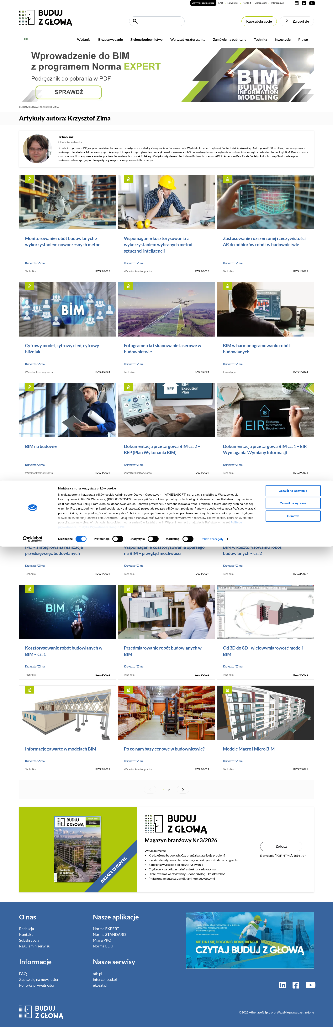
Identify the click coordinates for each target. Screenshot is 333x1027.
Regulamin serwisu (34, 946)
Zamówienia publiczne (229, 39)
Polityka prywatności (36, 985)
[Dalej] (183, 790)
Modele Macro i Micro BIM (249, 748)
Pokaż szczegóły (212, 539)
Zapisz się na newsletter (39, 979)
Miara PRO (102, 940)
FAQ (220, 2)
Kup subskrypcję (259, 21)
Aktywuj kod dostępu (203, 2)
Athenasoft (261, 2)
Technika (260, 39)
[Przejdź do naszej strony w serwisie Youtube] (311, 3)
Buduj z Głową (28, 106)
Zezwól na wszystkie (293, 490)
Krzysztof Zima (35, 263)
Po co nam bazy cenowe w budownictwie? (164, 748)
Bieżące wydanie (110, 39)
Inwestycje (283, 39)
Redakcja (26, 928)
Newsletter (232, 2)
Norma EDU (103, 946)
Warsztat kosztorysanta (187, 39)
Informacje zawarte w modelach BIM (60, 748)
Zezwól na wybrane (293, 503)
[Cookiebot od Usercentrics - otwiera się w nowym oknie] (33, 539)
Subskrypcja (29, 940)
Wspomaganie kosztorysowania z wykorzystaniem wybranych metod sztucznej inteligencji (158, 244)
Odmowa (293, 515)
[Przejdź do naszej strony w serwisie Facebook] (304, 3)
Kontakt (247, 2)
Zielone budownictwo (146, 39)
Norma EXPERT (106, 928)
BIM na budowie (41, 446)
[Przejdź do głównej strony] (45, 17)
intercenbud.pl (105, 979)
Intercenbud (277, 2)
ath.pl (97, 973)
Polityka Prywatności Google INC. (102, 526)
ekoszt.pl (100, 985)
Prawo (303, 39)
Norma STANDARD (109, 934)
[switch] (117, 539)
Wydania (84, 39)
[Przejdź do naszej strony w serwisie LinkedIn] (296, 3)
